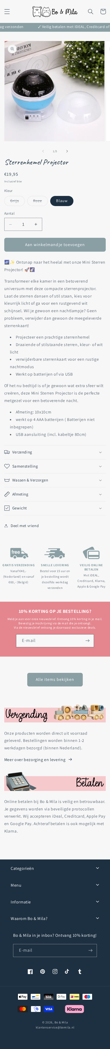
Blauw (62, 200)
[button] (7, 11)
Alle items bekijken (55, 679)
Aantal (9, 213)
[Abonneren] (87, 640)
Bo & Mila (61, 1022)
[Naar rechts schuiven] (67, 151)
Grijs (17, 202)
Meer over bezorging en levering (35, 759)
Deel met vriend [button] (25, 525)
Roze (40, 202)
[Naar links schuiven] (43, 151)
